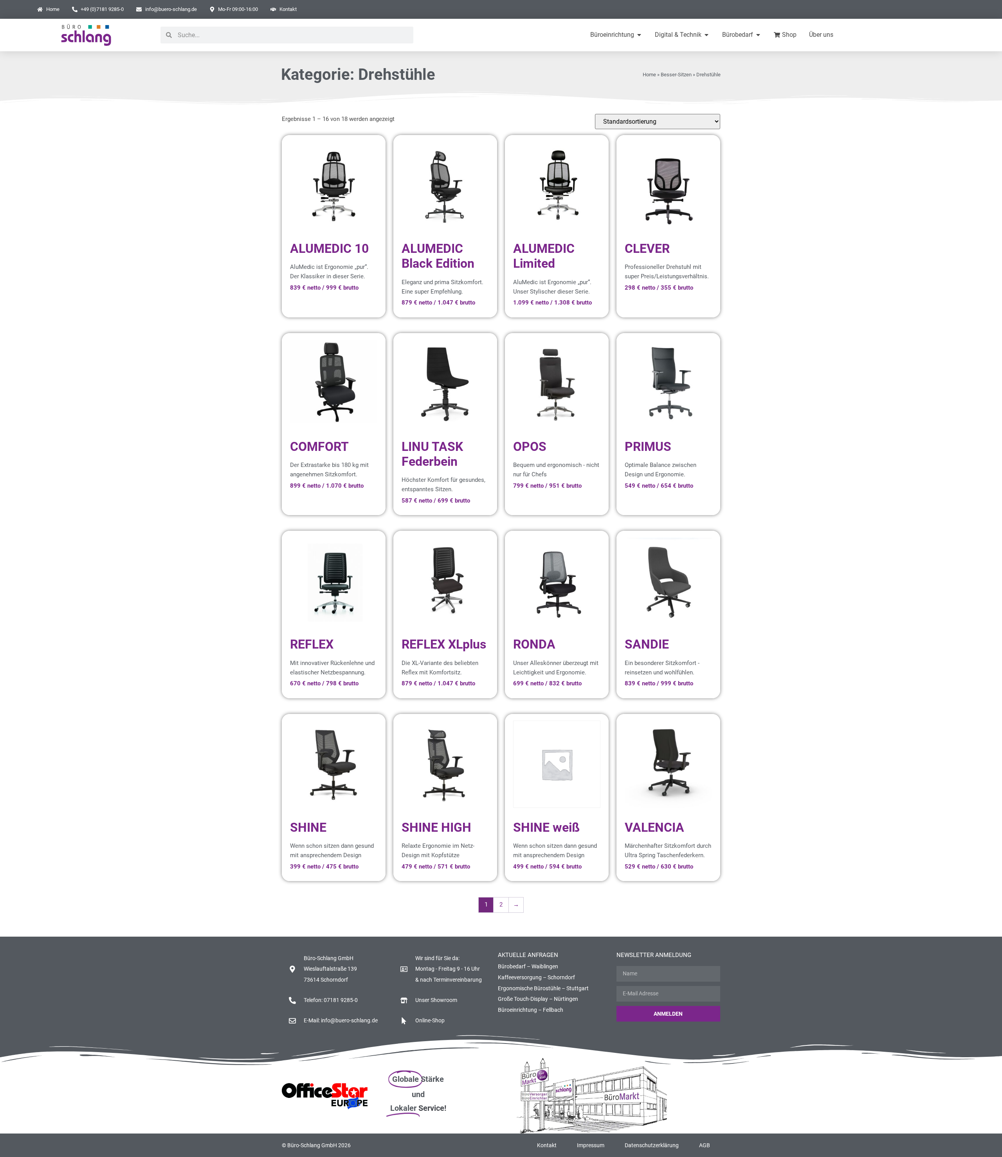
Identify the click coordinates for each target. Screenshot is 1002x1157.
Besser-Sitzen (676, 74)
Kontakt (547, 1145)
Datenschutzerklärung (652, 1145)
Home (649, 74)
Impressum (590, 1145)
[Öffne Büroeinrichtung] (639, 35)
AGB (704, 1145)
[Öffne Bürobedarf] (758, 35)
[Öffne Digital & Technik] (706, 35)
